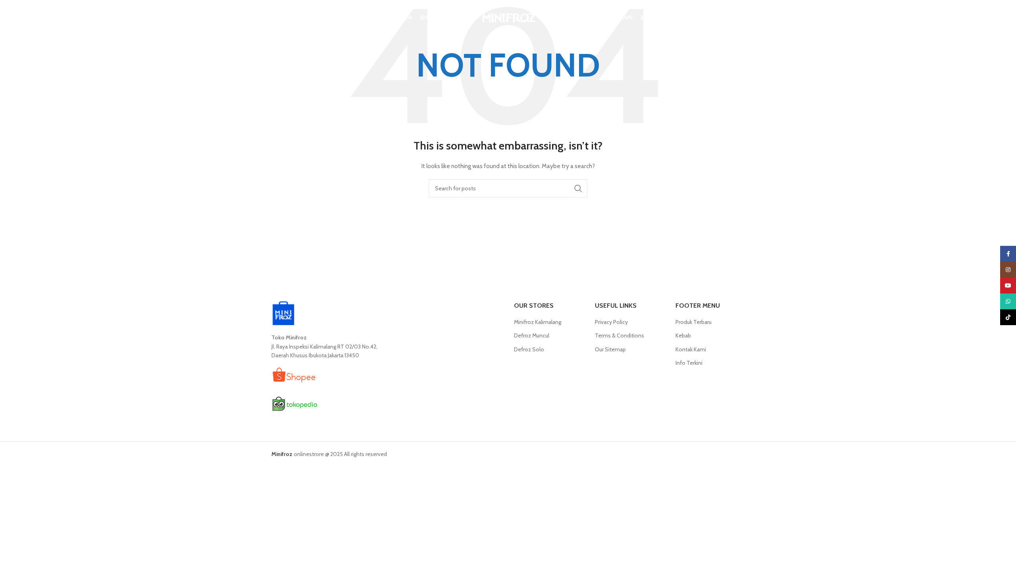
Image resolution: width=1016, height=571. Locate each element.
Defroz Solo (529, 349)
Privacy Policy (611, 322)
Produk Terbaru (693, 322)
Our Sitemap (610, 349)
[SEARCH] (578, 188)
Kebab (683, 335)
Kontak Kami (690, 349)
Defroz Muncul (531, 335)
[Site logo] (508, 17)
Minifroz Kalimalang (537, 322)
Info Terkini (688, 362)
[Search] (275, 18)
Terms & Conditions (619, 335)
